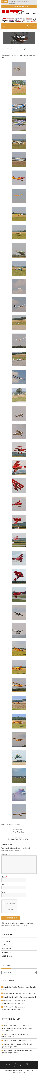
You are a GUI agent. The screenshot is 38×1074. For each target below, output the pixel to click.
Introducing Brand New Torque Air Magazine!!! (19, 997)
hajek (27, 40)
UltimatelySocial (19, 1073)
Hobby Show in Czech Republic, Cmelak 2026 (19, 993)
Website (4, 892)
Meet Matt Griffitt (25, 1040)
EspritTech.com (6, 941)
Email (4, 884)
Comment (5, 854)
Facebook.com (6, 952)
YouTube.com (6, 949)
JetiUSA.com (5, 945)
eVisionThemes (19, 1066)
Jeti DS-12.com (6, 956)
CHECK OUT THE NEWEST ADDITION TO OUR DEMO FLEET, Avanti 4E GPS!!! (16, 1028)
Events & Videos (14, 825)
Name (4, 877)
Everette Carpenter (10, 1040)
